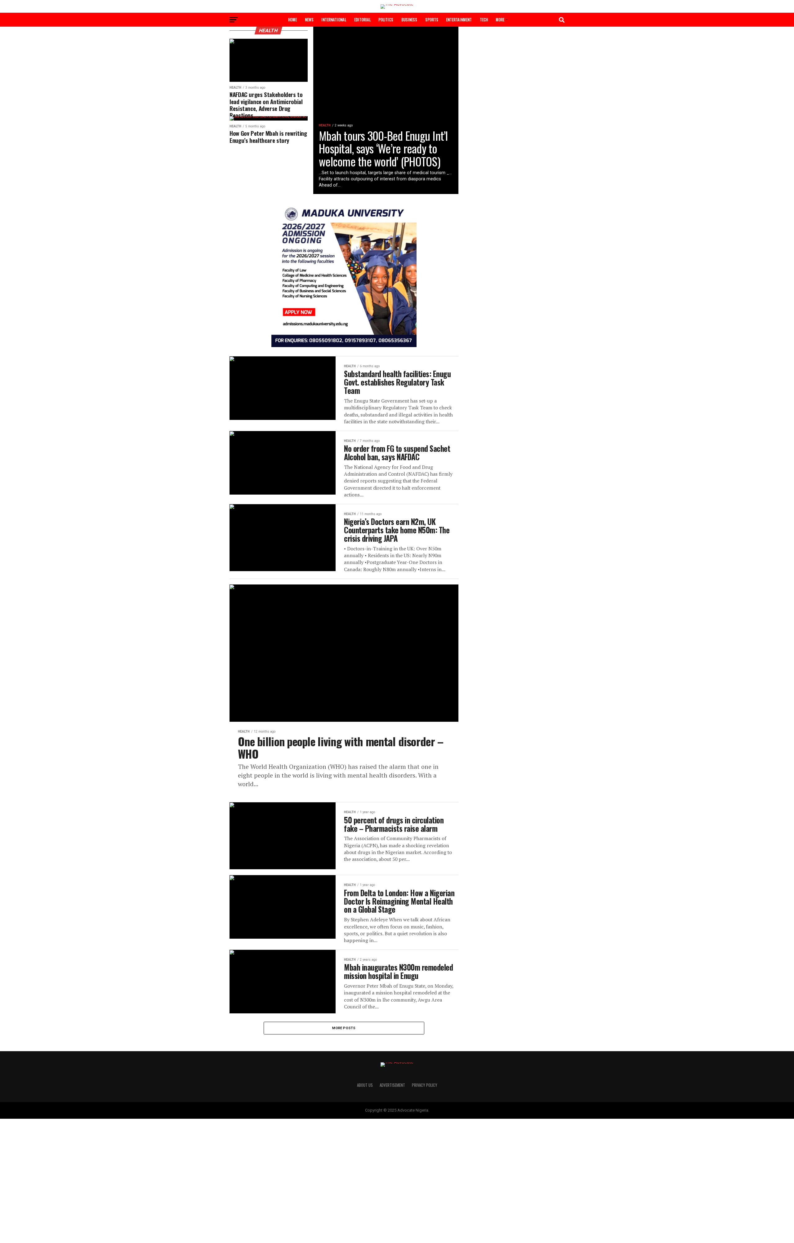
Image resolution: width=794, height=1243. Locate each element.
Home (292, 20)
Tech (484, 20)
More (500, 20)
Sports (431, 20)
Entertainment (459, 20)
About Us (365, 1085)
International (333, 20)
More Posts (343, 1028)
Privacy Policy (424, 1085)
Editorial (362, 20)
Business (409, 20)
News (309, 20)
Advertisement (392, 1085)
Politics (385, 20)
